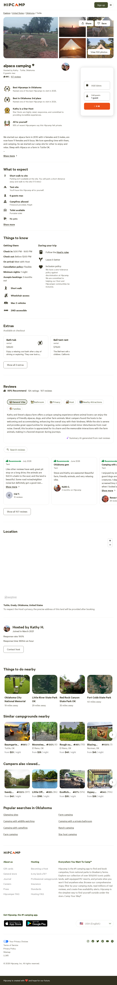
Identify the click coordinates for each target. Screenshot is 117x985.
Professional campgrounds (44, 878)
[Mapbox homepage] (10, 597)
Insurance (36, 883)
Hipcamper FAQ (11, 893)
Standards (36, 888)
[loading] (97, 106)
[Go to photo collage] (30, 37)
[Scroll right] (112, 734)
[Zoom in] (110, 541)
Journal (7, 878)
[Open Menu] (110, 5)
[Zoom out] (110, 545)
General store (10, 873)
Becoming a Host (39, 868)
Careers (7, 883)
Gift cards (8, 868)
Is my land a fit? (39, 873)
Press (6, 888)
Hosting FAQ (37, 893)
